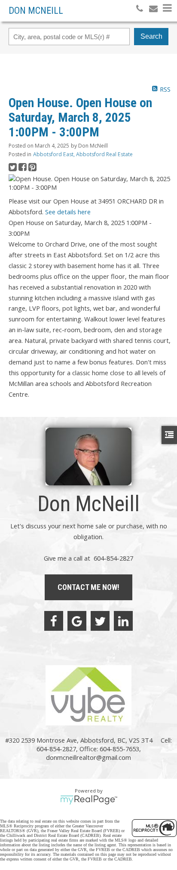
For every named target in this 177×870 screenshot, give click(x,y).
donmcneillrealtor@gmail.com (88, 757)
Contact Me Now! (88, 587)
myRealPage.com (89, 800)
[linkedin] (123, 621)
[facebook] (53, 621)
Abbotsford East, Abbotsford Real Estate (83, 154)
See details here (68, 211)
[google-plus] (76, 621)
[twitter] (100, 621)
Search (151, 36)
